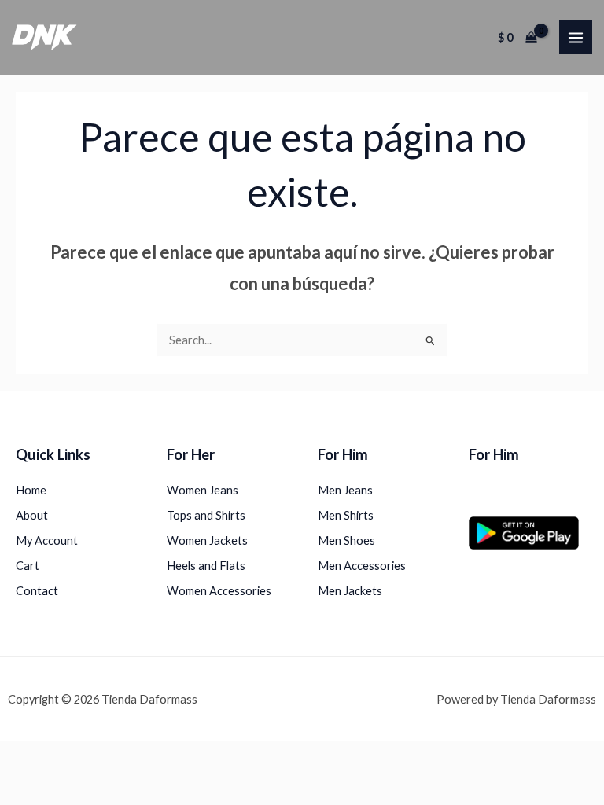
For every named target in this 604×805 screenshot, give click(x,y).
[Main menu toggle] (575, 36)
